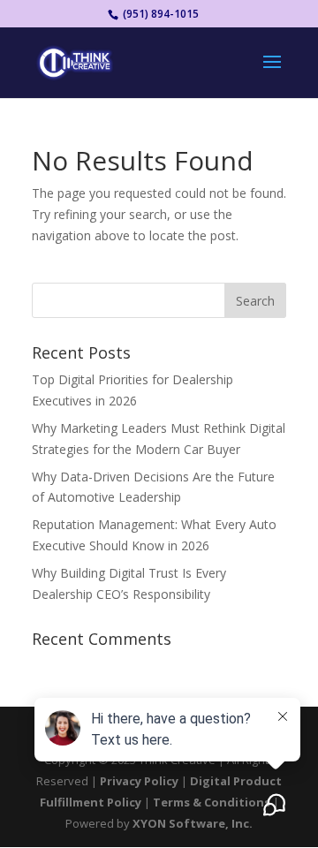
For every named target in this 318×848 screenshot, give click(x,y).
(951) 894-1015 (159, 13)
